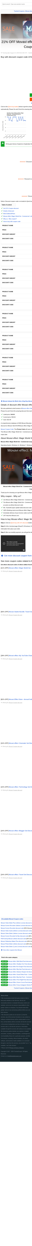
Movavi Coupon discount (15, 571)
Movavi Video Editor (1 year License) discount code (16, 946)
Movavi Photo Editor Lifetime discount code (13, 944)
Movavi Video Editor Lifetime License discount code (16, 933)
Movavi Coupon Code (7, 429)
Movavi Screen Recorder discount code (12, 928)
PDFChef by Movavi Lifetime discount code (13, 938)
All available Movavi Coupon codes (12, 919)
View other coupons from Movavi (12, 950)
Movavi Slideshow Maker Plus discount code (14, 941)
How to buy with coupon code (11, 221)
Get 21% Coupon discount (11, 208)
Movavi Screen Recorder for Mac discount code (14, 936)
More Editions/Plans (9, 213)
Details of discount (8, 211)
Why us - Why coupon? (10, 219)
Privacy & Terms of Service (17, 1047)
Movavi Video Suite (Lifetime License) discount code (16, 931)
